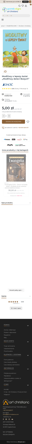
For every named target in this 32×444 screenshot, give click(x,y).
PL (3, 15)
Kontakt (6, 389)
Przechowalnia (8, 351)
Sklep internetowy (15, 442)
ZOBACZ (25, 1)
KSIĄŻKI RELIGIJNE (12, 26)
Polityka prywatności (10, 373)
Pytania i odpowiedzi (10, 332)
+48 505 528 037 (23, 127)
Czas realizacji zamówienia (11, 365)
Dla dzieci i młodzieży (25, 26)
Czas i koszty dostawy (10, 362)
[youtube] (12, 419)
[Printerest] (6, 419)
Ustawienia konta (9, 348)
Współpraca (7, 376)
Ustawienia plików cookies (12, 378)
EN (7, 15)
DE (11, 15)
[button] (16, 290)
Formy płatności (8, 359)
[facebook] (3, 419)
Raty (5, 337)
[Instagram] (9, 419)
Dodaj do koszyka (13, 121)
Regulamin (7, 335)
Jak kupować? (8, 381)
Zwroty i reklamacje (10, 330)
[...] (16, 48)
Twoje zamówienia (9, 346)
